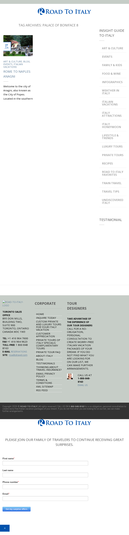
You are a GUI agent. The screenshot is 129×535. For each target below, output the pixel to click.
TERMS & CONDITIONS (44, 381)
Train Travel (112, 183)
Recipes (107, 163)
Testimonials (45, 363)
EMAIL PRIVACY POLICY (45, 375)
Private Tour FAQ (48, 352)
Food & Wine (111, 74)
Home (40, 314)
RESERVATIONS (19, 351)
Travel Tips (110, 191)
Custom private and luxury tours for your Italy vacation (48, 325)
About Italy (44, 355)
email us (83, 385)
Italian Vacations (13, 65)
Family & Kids (112, 65)
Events (7, 64)
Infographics (112, 82)
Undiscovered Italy (112, 201)
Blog (26, 61)
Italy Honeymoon (111, 125)
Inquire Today (46, 317)
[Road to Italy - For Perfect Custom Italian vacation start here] (64, 10)
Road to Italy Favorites (112, 173)
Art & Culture (12, 61)
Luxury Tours (112, 146)
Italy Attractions (112, 114)
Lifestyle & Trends (110, 136)
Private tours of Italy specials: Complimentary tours (48, 344)
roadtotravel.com (18, 355)
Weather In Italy (110, 91)
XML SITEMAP (44, 386)
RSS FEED (42, 390)
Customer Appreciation (45, 335)
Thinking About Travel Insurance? (49, 368)
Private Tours (112, 155)
